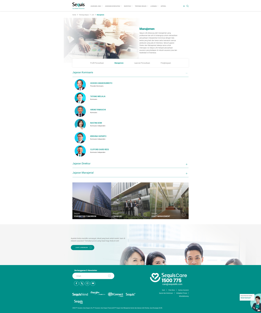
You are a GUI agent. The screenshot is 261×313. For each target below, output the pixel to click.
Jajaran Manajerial (83, 172)
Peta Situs (171, 290)
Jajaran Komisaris (82, 72)
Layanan (153, 6)
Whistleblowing (184, 296)
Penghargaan (166, 63)
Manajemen (118, 63)
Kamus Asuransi (183, 290)
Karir (163, 290)
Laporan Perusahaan (142, 63)
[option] (130, 40)
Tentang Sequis (140, 6)
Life (93, 15)
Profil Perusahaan (97, 63)
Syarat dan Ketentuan (166, 293)
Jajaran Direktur (81, 163)
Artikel (163, 6)
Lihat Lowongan (81, 248)
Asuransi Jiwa (96, 6)
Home (74, 15)
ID (184, 6)
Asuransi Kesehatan (112, 6)
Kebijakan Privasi (181, 293)
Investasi (127, 6)
